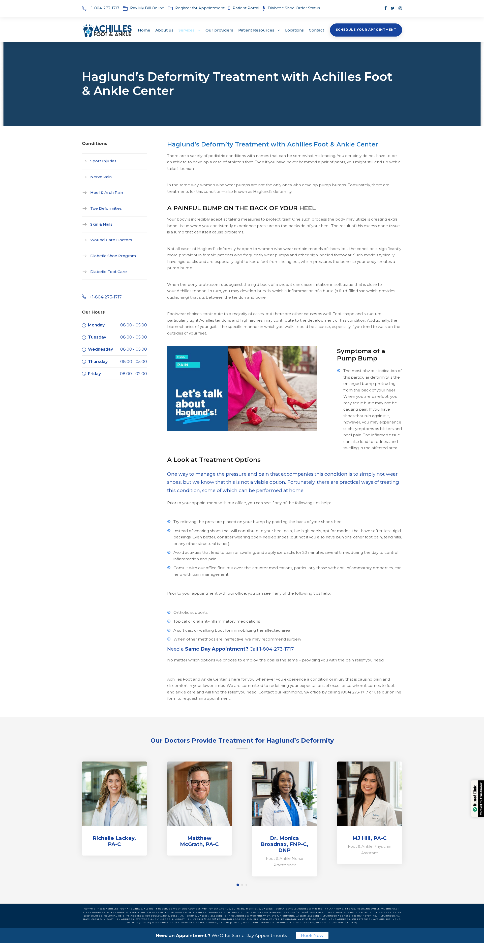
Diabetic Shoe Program (113, 255)
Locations (294, 30)
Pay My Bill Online (147, 8)
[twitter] (393, 8)
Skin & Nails (101, 224)
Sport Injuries (103, 161)
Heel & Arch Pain (106, 192)
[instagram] (400, 8)
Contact (316, 30)
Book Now (312, 935)
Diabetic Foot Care (108, 271)
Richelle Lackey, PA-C (114, 841)
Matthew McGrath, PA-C (199, 841)
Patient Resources (256, 30)
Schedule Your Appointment (366, 30)
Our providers (219, 30)
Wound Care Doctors (111, 239)
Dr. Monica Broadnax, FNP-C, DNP (284, 844)
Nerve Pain (101, 176)
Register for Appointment (200, 8)
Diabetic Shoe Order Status (294, 8)
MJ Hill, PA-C (369, 838)
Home (144, 30)
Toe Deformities (106, 208)
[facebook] (385, 8)
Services (186, 30)
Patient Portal (246, 8)
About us (164, 30)
